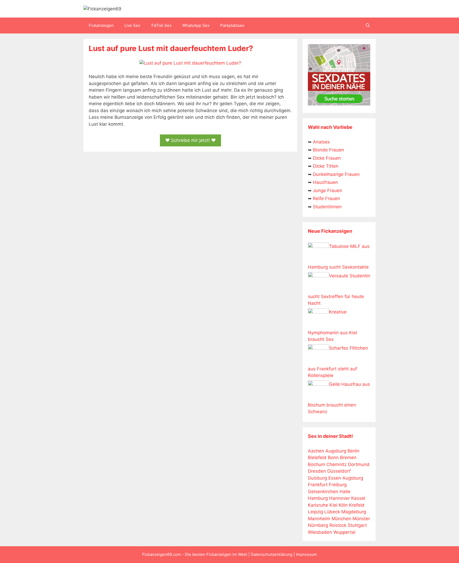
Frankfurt (318, 484)
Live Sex (132, 25)
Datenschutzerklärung (271, 554)
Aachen (316, 451)
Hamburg (318, 498)
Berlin (353, 451)
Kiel (333, 505)
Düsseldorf (339, 471)
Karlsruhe (318, 505)
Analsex (321, 142)
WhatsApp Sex (196, 25)
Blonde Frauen (328, 150)
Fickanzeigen (101, 25)
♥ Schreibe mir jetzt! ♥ (190, 140)
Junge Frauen (327, 190)
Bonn (333, 457)
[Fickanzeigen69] (102, 8)
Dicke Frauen (327, 158)
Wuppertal (344, 532)
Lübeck (332, 511)
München (341, 518)
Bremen (348, 457)
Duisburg (317, 478)
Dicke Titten (325, 166)
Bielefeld (317, 457)
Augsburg (335, 451)
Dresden (317, 471)
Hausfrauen (325, 182)
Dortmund (358, 464)
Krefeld (356, 505)
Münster (361, 518)
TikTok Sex (161, 25)
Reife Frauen (326, 198)
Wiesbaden (320, 532)
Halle (344, 491)
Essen (334, 478)
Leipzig (315, 511)
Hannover (339, 498)
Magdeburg (353, 511)
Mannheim (319, 518)
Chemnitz (336, 464)
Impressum (306, 554)
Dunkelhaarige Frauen (336, 174)
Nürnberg (318, 525)
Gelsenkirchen (323, 491)
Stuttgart (357, 525)
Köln (343, 505)
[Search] (368, 25)
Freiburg (338, 484)
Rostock (337, 525)
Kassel (358, 498)
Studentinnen (327, 206)
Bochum (316, 464)
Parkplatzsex (232, 25)
